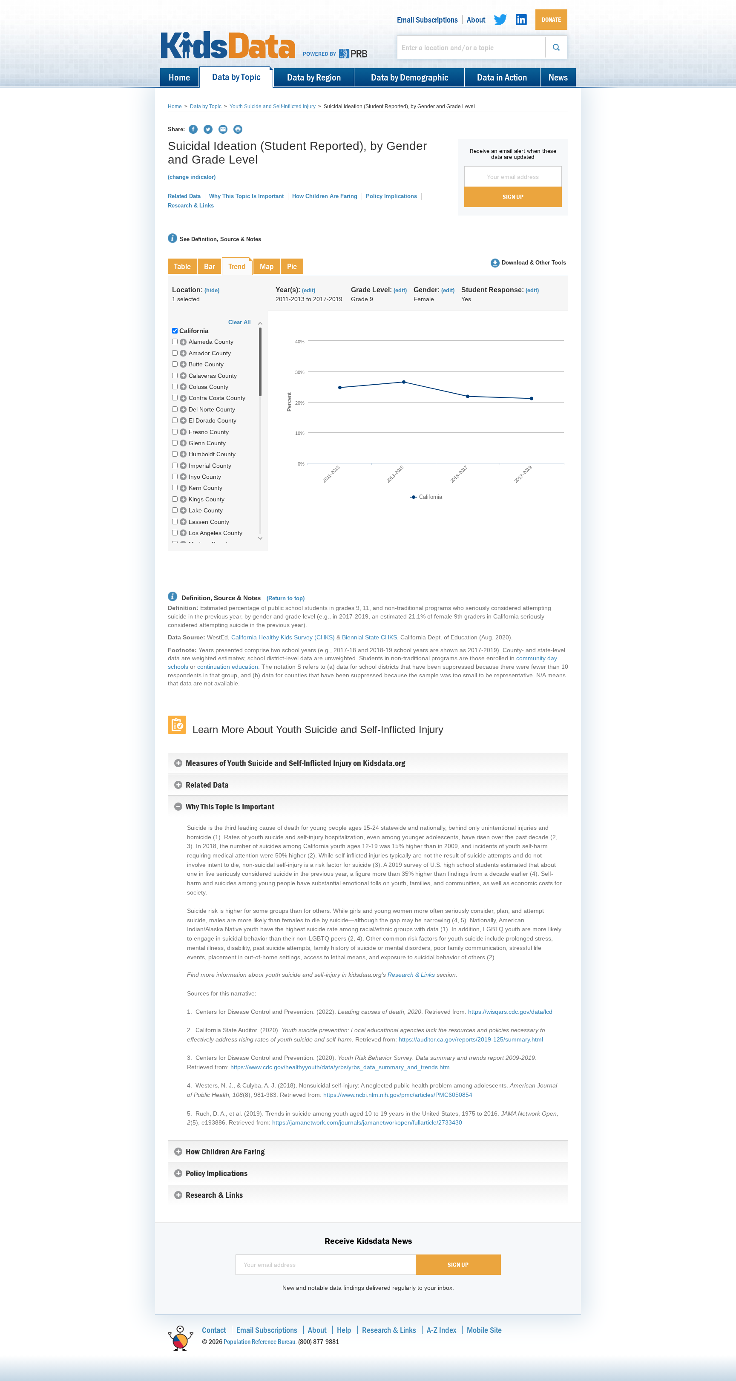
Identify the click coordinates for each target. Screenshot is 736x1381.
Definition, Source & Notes (220, 597)
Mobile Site (484, 1329)
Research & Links (191, 205)
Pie (292, 266)
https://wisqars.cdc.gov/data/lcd (510, 1011)
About (476, 19)
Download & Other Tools (534, 262)
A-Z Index (441, 1329)
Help (344, 1329)
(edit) (308, 290)
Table (182, 266)
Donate (551, 19)
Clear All (239, 322)
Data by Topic (236, 77)
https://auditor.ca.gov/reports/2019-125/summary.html (471, 1039)
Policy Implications (391, 196)
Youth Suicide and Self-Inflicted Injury (273, 106)
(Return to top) (286, 598)
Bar (209, 266)
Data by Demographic (409, 77)
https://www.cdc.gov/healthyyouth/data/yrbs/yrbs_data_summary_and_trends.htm (340, 1067)
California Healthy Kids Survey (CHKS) (283, 637)
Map (267, 266)
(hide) (211, 290)
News (558, 77)
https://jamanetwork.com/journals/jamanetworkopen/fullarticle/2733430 (367, 1122)
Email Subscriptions (427, 19)
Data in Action (502, 77)
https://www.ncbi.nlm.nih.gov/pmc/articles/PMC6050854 (397, 1094)
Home (179, 77)
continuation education (227, 666)
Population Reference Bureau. (260, 1341)
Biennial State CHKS (369, 637)
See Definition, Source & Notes (220, 239)
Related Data (184, 196)
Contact (214, 1329)
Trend (237, 266)
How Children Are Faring (324, 196)
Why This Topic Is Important (246, 196)
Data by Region (314, 77)
